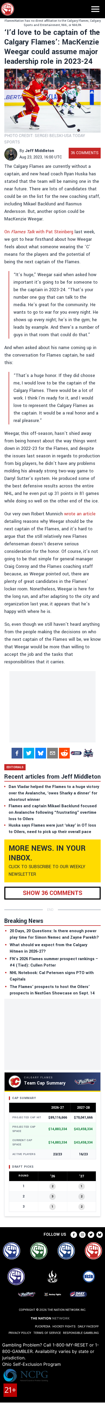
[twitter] (28, 753)
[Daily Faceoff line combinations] (76, 753)
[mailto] (52, 753)
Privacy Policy (20, 1333)
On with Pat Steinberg (38, 232)
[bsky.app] (40, 753)
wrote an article (80, 514)
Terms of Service (47, 1333)
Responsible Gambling (81, 1333)
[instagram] (82, 1234)
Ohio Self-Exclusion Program (31, 1364)
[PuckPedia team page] (88, 753)
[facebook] (17, 753)
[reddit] (64, 753)
